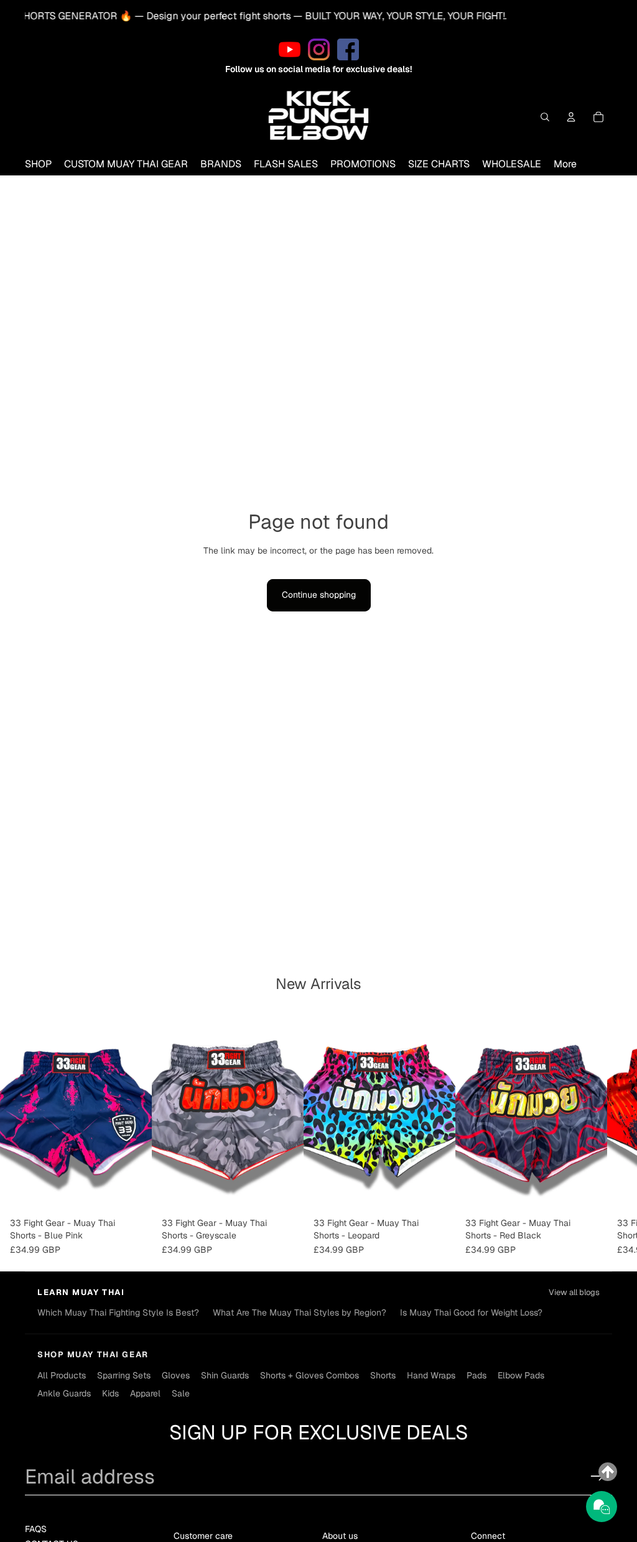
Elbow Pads (521, 1375)
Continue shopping (319, 594)
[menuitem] (565, 164)
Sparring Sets (124, 1375)
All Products (61, 1375)
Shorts (383, 1375)
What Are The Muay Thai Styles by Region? (299, 1312)
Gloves (176, 1375)
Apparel (145, 1393)
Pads (476, 1375)
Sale (181, 1393)
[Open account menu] (571, 117)
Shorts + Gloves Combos (309, 1375)
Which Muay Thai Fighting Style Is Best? (118, 1312)
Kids (110, 1393)
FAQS (36, 1529)
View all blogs (574, 1292)
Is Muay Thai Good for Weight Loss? (471, 1312)
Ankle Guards (64, 1393)
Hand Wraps (431, 1375)
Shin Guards (225, 1375)
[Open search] (545, 117)
